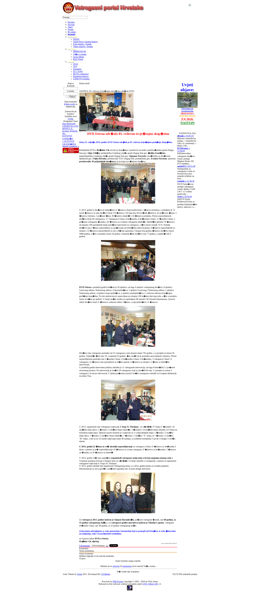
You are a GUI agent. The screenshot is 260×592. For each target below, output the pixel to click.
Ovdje (70, 119)
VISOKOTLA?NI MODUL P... (70, 127)
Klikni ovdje (69, 104)
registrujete (127, 566)
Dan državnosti (68, 123)
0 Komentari (84, 546)
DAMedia (105, 574)
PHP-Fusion (118, 581)
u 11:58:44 (183, 149)
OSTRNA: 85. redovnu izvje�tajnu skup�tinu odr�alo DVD (106, 91)
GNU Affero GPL (150, 584)
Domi (79, 574)
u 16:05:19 (185, 136)
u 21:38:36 (185, 181)
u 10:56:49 (184, 196)
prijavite (116, 566)
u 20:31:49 (186, 166)
